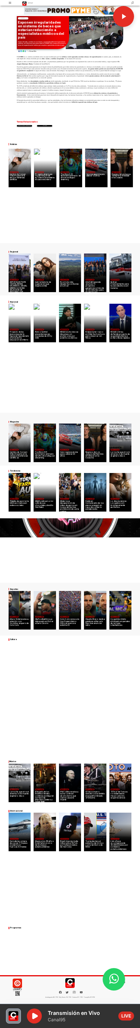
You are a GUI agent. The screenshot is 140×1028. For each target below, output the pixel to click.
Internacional (64, 498)
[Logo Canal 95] (24, 3)
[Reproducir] (123, 16)
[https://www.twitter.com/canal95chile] (67, 993)
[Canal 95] (10, 3)
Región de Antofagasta (115, 279)
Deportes (14, 616)
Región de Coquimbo (65, 279)
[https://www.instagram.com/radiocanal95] (74, 993)
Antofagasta (90, 279)
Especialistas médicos (24, 125)
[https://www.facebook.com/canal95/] (60, 992)
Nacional (39, 172)
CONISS (45, 125)
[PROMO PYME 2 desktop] (70, 10)
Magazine (14, 172)
